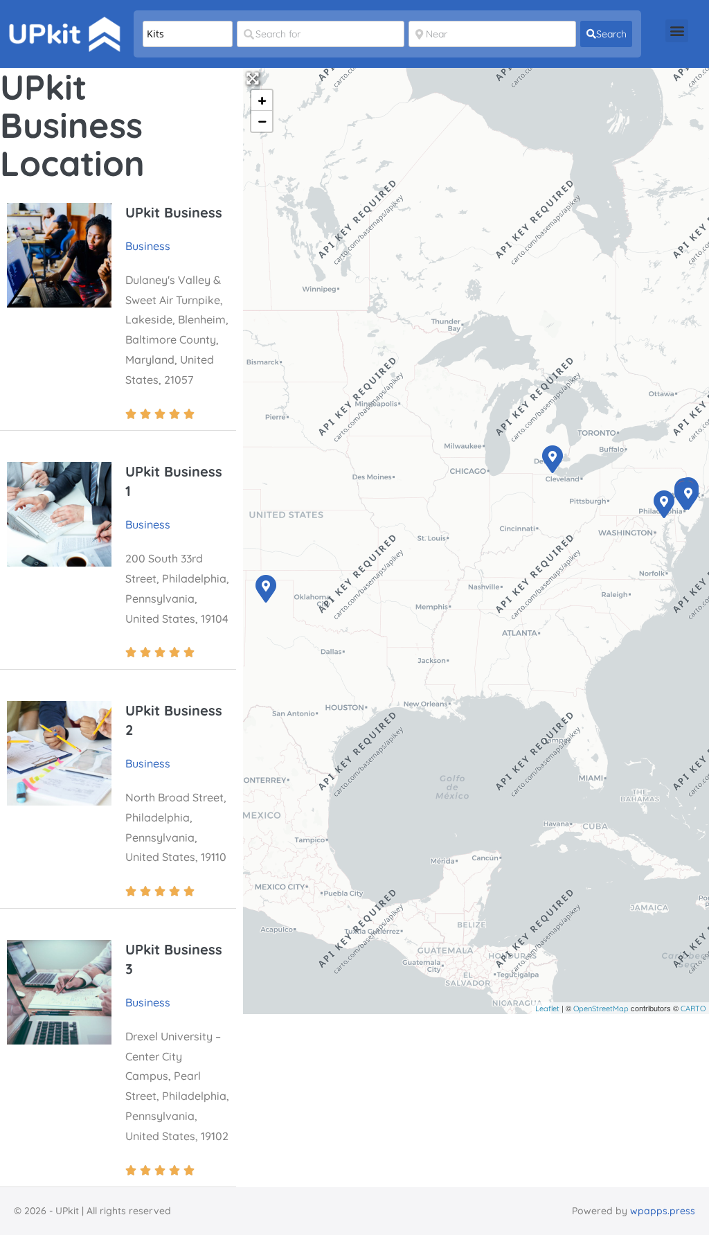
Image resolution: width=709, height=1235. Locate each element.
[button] (676, 30)
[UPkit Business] (663, 503)
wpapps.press (662, 1211)
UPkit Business (173, 212)
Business (147, 246)
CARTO (693, 1008)
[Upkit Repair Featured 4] (265, 588)
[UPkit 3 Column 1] (687, 495)
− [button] (262, 121)
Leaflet (547, 1008)
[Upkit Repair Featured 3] (552, 458)
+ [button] (262, 100)
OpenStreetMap (601, 1008)
